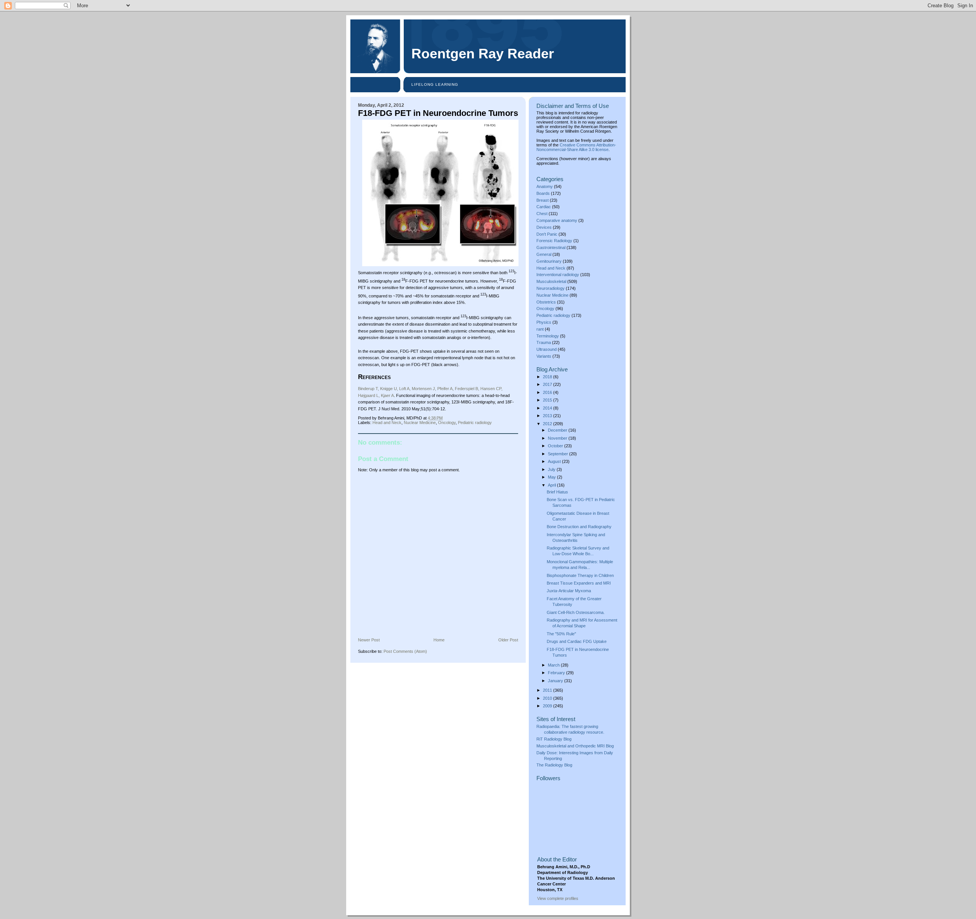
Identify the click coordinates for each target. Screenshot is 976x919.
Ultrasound (546, 349)
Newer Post (369, 640)
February (557, 672)
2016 (548, 392)
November (558, 438)
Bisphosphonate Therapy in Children (580, 575)
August (555, 461)
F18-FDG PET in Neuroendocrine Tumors (438, 113)
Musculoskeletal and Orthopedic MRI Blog (575, 746)
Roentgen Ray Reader (482, 53)
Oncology (447, 422)
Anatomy (544, 186)
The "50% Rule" (561, 633)
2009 (548, 706)
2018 (548, 376)
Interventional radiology (557, 274)
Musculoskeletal (551, 281)
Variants (543, 356)
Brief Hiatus (557, 492)
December (558, 430)
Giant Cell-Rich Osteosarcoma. (576, 612)
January (556, 680)
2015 (548, 400)
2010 (548, 698)
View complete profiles (557, 898)
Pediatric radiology (475, 422)
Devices (544, 227)
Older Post (508, 640)
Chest (541, 213)
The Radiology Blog (554, 765)
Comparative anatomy (556, 220)
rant (540, 329)
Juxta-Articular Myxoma (569, 590)
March (554, 665)
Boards (543, 193)
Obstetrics (546, 302)
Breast (542, 200)
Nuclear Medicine (420, 422)
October (556, 445)
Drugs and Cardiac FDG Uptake (577, 641)
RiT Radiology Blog (553, 739)
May (552, 477)
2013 (548, 415)
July (552, 469)
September (558, 453)
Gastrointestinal (550, 247)
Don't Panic (546, 234)
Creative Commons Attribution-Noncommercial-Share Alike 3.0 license (576, 147)
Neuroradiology (550, 288)
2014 (548, 408)
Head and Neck (386, 422)
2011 (548, 690)
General (543, 254)
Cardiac (543, 206)
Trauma (543, 342)
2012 (548, 423)
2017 (548, 384)
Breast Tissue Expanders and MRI (579, 583)
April (552, 485)
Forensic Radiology (554, 240)
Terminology (547, 336)
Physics (543, 322)
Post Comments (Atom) (405, 651)
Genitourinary (549, 261)
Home (439, 640)
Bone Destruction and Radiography (579, 526)
